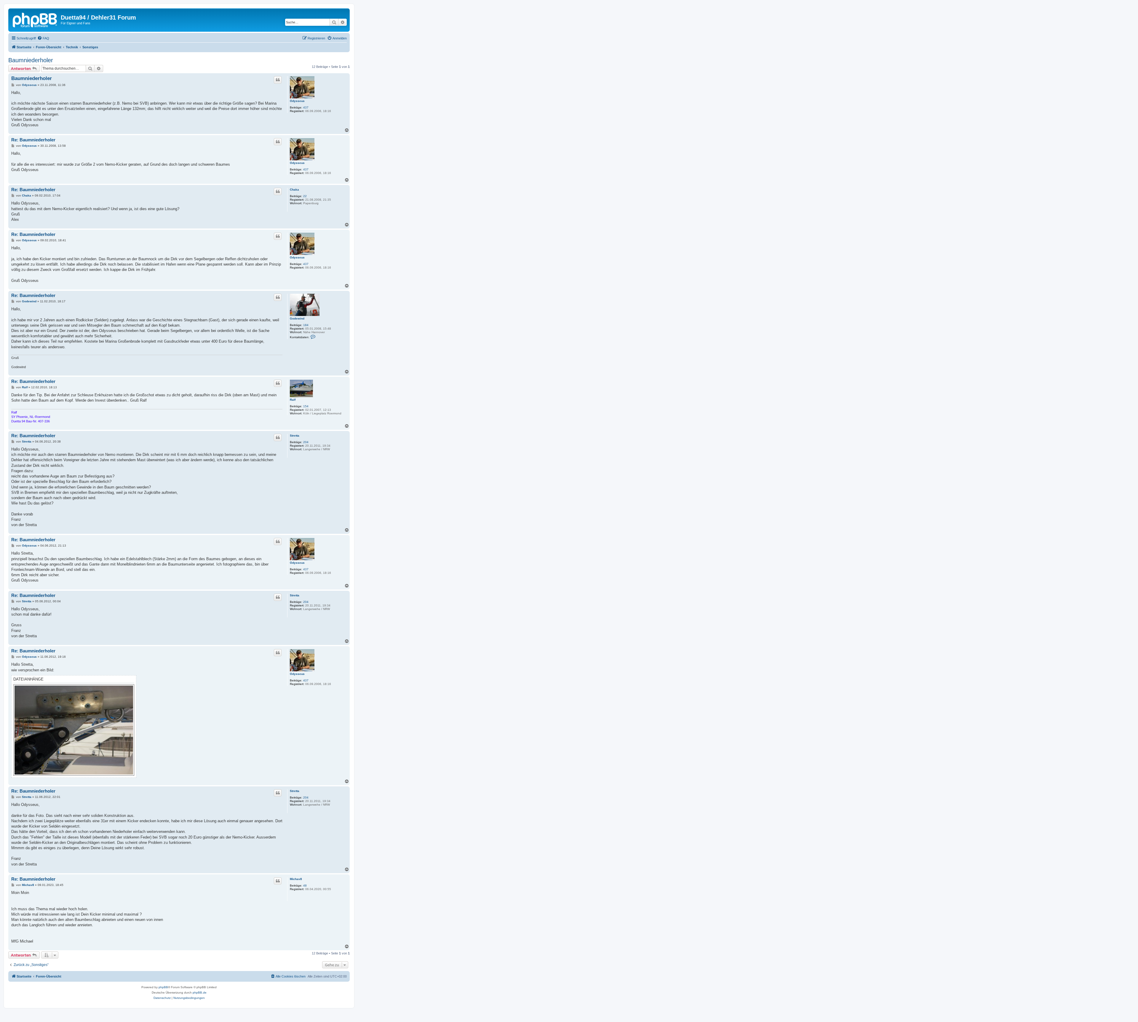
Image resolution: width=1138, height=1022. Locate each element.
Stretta (294, 435)
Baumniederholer (30, 60)
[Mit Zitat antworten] (278, 79)
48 (305, 885)
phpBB (163, 987)
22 (305, 196)
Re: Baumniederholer (33, 139)
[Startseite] (35, 19)
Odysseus (297, 101)
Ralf (292, 399)
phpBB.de (200, 992)
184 (306, 325)
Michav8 (296, 879)
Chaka (294, 189)
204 (306, 442)
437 (306, 107)
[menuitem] (43, 38)
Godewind (297, 318)
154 (306, 406)
